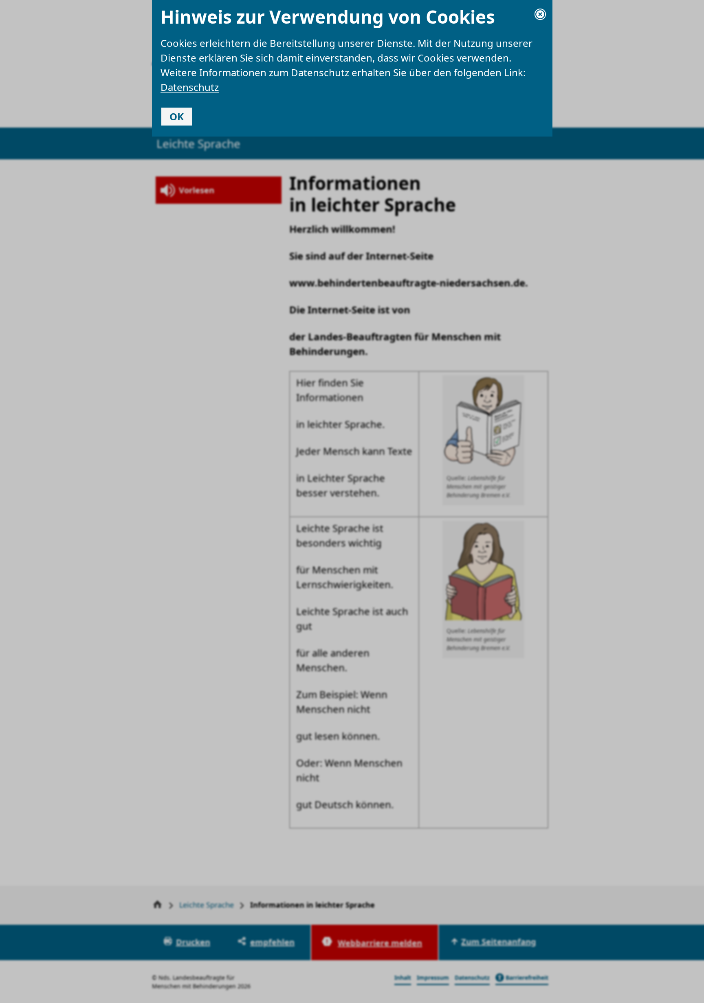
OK (176, 116)
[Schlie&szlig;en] (540, 14)
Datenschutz (190, 87)
